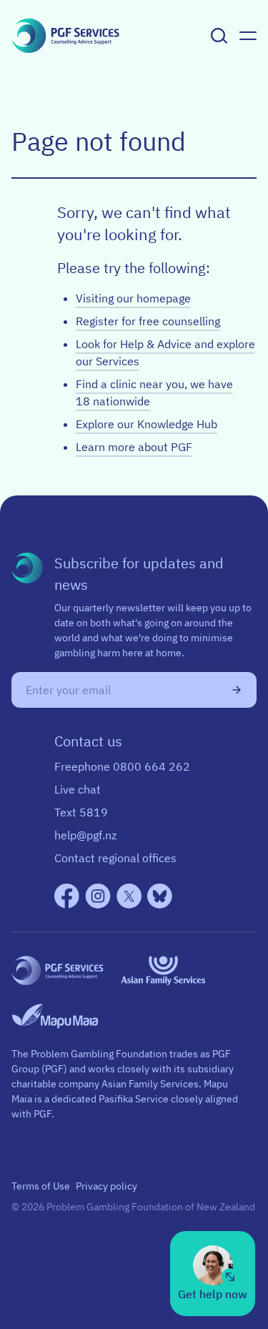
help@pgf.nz (85, 835)
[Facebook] (66, 896)
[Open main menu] (248, 35)
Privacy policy (106, 1186)
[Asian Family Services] (163, 970)
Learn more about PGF (134, 447)
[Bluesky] (159, 896)
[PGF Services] (57, 970)
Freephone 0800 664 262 (122, 766)
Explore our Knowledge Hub (146, 424)
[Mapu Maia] (54, 1016)
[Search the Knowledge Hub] (219, 35)
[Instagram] (98, 896)
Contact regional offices (115, 858)
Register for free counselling (148, 321)
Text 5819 (81, 812)
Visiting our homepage (133, 298)
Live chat (77, 789)
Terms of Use (40, 1186)
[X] (129, 896)
